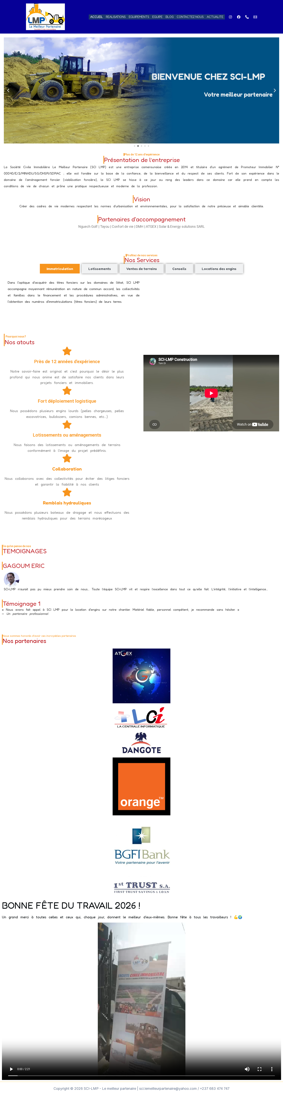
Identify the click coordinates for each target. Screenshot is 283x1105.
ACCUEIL (96, 17)
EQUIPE (157, 17)
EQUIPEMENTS (139, 17)
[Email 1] (255, 17)
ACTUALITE (215, 17)
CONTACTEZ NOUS (190, 17)
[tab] (60, 268)
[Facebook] (238, 17)
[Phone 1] (247, 17)
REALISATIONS (116, 17)
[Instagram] (230, 17)
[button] (8, 90)
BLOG (170, 17)
